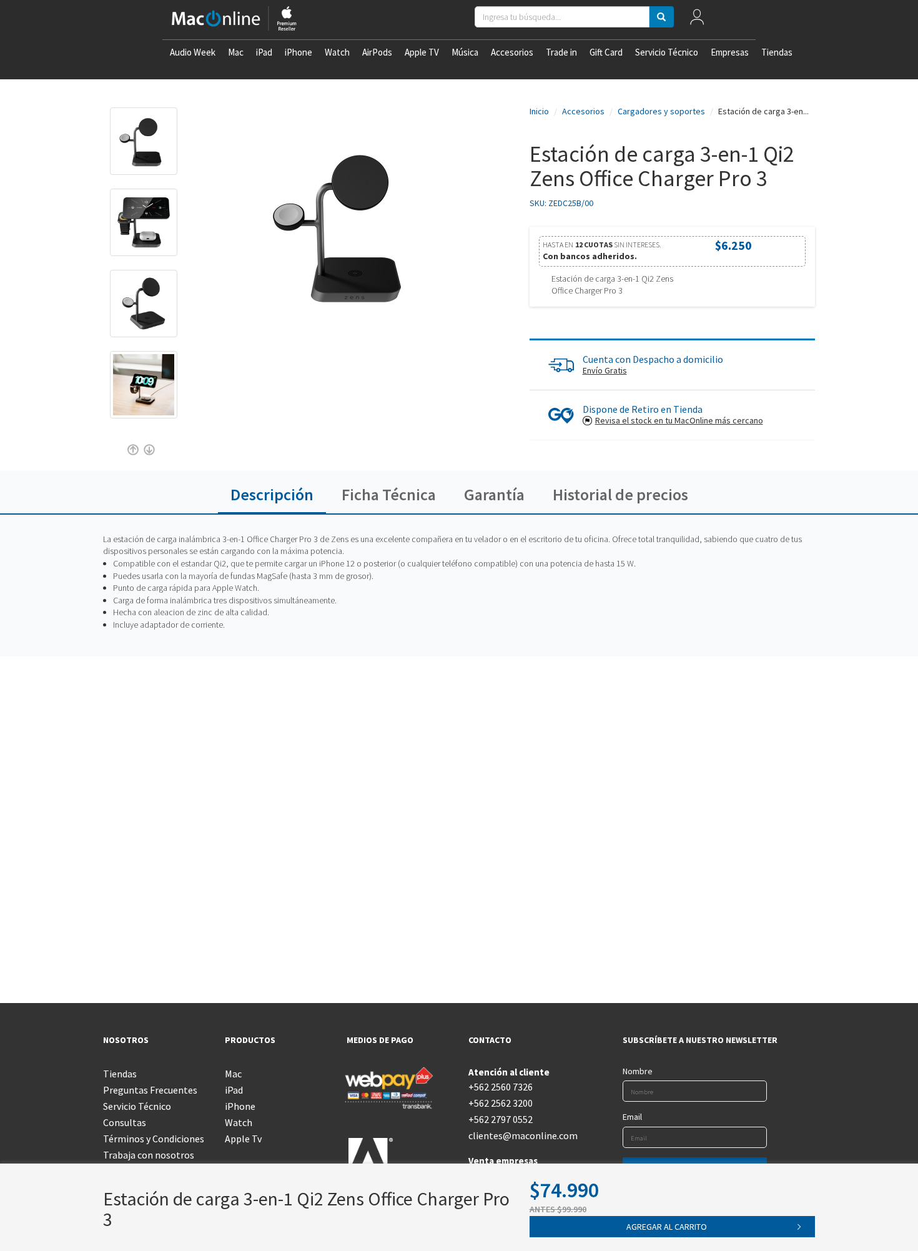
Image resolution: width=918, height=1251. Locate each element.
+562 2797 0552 (500, 1119)
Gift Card (606, 52)
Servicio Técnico (666, 52)
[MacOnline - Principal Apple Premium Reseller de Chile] (234, 19)
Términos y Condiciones (153, 1138)
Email (632, 1116)
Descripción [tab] (271, 494)
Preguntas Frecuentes (150, 1090)
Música (465, 52)
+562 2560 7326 (500, 1086)
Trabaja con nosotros (148, 1155)
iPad (264, 52)
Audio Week (192, 52)
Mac (236, 52)
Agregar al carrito (666, 1226)
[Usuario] (696, 19)
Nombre (638, 1071)
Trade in (561, 52)
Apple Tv (243, 1138)
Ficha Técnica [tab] (389, 494)
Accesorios (512, 52)
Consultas (124, 1122)
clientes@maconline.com (519, 1135)
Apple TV (422, 52)
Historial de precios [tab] (620, 494)
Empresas (730, 52)
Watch (337, 52)
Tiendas (776, 52)
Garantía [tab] (494, 494)
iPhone (298, 52)
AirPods (377, 52)
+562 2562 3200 (500, 1103)
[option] (143, 147)
